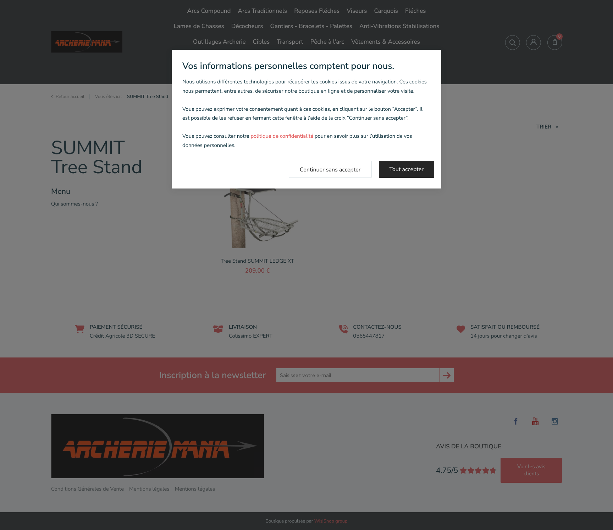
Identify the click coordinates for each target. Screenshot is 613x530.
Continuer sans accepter (330, 170)
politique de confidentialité (281, 136)
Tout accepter (407, 169)
